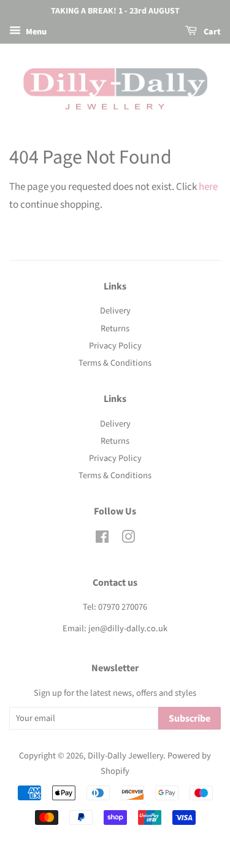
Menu (35, 32)
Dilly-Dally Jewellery (125, 755)
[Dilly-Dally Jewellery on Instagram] (128, 539)
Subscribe (189, 718)
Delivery (115, 310)
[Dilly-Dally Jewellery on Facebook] (102, 539)
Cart (211, 32)
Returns (115, 328)
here (208, 186)
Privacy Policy (115, 345)
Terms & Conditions (115, 363)
